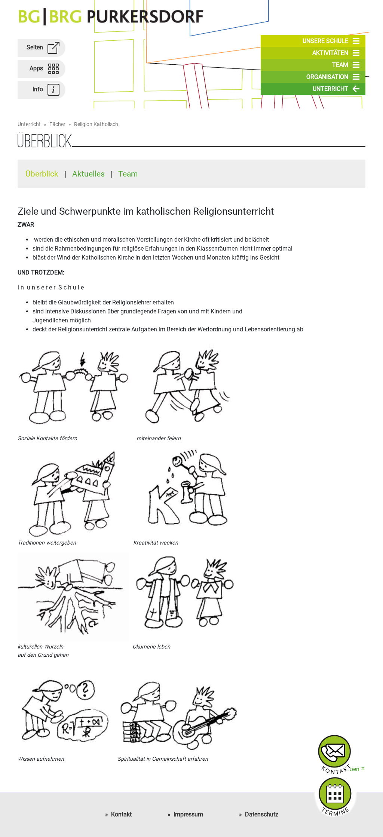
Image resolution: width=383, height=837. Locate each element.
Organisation (327, 76)
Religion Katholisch (96, 124)
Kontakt (121, 814)
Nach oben (345, 769)
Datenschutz (261, 814)
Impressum (188, 814)
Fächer (57, 124)
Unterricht (330, 88)
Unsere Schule (325, 41)
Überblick (42, 173)
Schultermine (334, 793)
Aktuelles (89, 173)
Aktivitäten (330, 52)
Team (340, 64)
